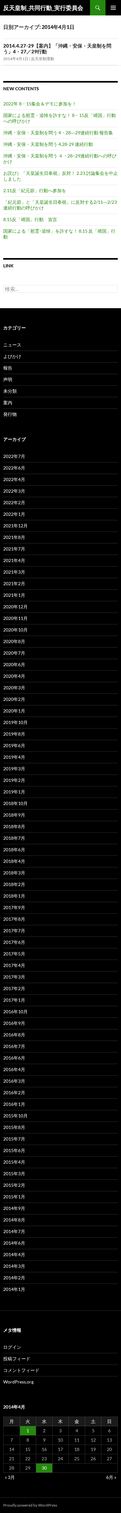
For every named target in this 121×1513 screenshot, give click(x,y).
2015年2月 (14, 1185)
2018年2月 (14, 884)
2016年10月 (15, 1011)
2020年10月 (15, 629)
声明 (7, 379)
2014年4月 (14, 1254)
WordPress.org (18, 1381)
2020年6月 (14, 664)
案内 (7, 402)
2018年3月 (14, 872)
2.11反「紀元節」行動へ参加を (34, 190)
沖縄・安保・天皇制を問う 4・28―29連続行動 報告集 (58, 132)
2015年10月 (15, 1115)
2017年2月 (14, 988)
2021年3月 (14, 572)
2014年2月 (14, 1277)
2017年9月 (14, 907)
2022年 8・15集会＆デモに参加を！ (39, 103)
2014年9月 (14, 1208)
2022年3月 (14, 491)
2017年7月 (14, 930)
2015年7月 (14, 1138)
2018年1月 (14, 896)
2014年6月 (14, 1243)
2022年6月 (14, 467)
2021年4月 (14, 560)
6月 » (111, 1477)
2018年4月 (14, 861)
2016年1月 (14, 1104)
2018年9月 (14, 815)
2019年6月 (14, 745)
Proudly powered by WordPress (30, 1505)
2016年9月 (14, 1023)
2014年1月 (14, 1289)
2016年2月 (14, 1092)
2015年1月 (14, 1196)
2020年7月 (14, 653)
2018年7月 (14, 838)
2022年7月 (14, 456)
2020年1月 (14, 710)
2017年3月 (14, 977)
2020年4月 (14, 676)
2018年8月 (14, 826)
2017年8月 (14, 919)
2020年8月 (14, 641)
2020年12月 (15, 606)
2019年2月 (14, 780)
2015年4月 (14, 1162)
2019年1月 (14, 791)
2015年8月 (14, 1127)
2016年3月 (14, 1081)
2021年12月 (15, 525)
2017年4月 (14, 965)
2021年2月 (14, 583)
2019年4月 (14, 757)
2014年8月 (14, 1219)
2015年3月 (14, 1173)
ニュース (12, 344)
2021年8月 (14, 537)
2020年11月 (15, 618)
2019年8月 (14, 734)
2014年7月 (14, 1231)
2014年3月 (14, 1266)
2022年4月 (14, 479)
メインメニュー (113, 7)
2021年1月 (14, 595)
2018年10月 (15, 803)
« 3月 (10, 1477)
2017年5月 (14, 953)
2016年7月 (14, 1046)
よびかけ (12, 356)
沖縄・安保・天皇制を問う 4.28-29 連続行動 (48, 144)
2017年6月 (14, 942)
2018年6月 (14, 849)
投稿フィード (16, 1358)
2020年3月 (14, 687)
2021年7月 (14, 548)
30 (44, 1468)
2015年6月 (14, 1150)
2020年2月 (14, 699)
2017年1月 (14, 1000)
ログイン (12, 1347)
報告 (7, 368)
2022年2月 (14, 502)
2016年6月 (14, 1058)
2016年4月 (14, 1069)
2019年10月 (15, 722)
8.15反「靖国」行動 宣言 (30, 219)
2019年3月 (14, 768)
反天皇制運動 (42, 58)
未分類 (10, 391)
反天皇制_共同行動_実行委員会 (43, 7)
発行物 (10, 414)
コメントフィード (21, 1370)
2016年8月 (14, 1034)
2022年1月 (14, 514)
